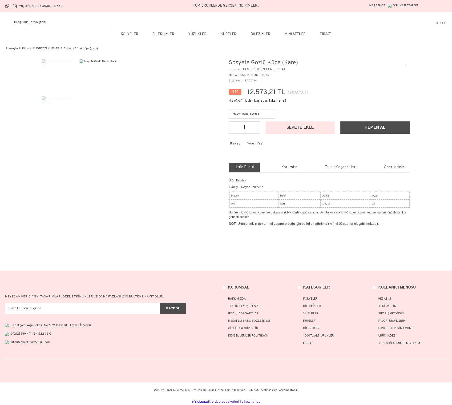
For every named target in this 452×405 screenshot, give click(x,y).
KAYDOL (173, 308)
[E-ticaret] (225, 401)
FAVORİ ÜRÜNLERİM (391, 321)
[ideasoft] (201, 401)
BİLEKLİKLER (312, 306)
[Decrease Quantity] (233, 127)
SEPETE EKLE (300, 127)
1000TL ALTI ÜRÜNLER (318, 336)
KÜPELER (309, 321)
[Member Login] (410, 22)
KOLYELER (310, 299)
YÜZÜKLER (310, 314)
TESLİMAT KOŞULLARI (243, 306)
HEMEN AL (375, 127)
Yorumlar (289, 167)
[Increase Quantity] (255, 127)
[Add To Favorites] (406, 62)
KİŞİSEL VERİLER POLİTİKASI (248, 336)
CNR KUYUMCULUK (254, 75)
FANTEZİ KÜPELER (257, 69)
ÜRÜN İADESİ (387, 336)
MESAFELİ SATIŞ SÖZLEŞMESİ (249, 321)
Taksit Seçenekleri (340, 167)
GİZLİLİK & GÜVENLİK (243, 328)
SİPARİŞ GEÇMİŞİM (391, 314)
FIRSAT (280, 69)
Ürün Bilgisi (244, 167)
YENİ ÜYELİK (387, 306)
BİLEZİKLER (311, 328)
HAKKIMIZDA (237, 299)
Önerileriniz (394, 167)
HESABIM (384, 299)
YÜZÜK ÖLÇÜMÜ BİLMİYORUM (399, 343)
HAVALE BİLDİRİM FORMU (395, 328)
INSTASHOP (377, 6)
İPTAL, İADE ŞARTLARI (243, 314)
